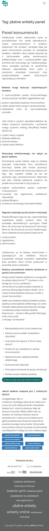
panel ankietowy (34, 444)
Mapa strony (37, 525)
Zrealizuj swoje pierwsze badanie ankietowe (22, 380)
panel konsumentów (12, 439)
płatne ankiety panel (12, 444)
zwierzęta (24, 516)
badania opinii (34, 490)
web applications (24, 500)
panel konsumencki (32, 399)
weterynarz (36, 512)
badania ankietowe (24, 481)
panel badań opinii (32, 448)
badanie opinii (16, 490)
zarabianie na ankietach (24, 495)
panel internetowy (34, 435)
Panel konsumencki (20, 32)
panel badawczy (11, 448)
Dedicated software (24, 486)
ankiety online (18, 512)
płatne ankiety (24, 506)
